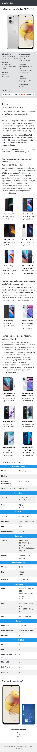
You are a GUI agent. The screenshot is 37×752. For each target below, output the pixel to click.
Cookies (31, 746)
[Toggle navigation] (32, 3)
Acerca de (18, 748)
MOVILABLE (7, 3)
